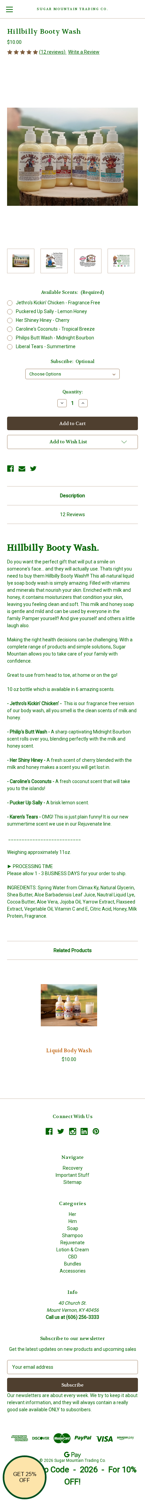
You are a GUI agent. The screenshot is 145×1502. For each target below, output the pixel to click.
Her (72, 1214)
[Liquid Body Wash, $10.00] (69, 1005)
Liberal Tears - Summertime (46, 346)
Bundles (72, 1264)
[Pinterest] (95, 1131)
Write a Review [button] (83, 52)
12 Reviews (72, 514)
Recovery (73, 1168)
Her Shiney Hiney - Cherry (42, 320)
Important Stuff (72, 1175)
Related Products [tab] (73, 950)
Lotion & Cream (72, 1249)
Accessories (73, 1271)
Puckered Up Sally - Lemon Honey (51, 311)
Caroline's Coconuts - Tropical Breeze (55, 329)
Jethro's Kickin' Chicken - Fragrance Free (58, 302)
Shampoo (72, 1235)
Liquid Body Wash (69, 1050)
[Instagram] (72, 1131)
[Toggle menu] (9, 9)
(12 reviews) (52, 52)
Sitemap (72, 1182)
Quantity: (72, 392)
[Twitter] (33, 468)
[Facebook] (10, 468)
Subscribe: (73, 361)
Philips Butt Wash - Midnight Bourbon (55, 337)
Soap (72, 1228)
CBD (72, 1256)
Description (72, 496)
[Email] (22, 468)
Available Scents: (72, 292)
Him (72, 1221)
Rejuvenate (72, 1242)
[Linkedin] (84, 1131)
